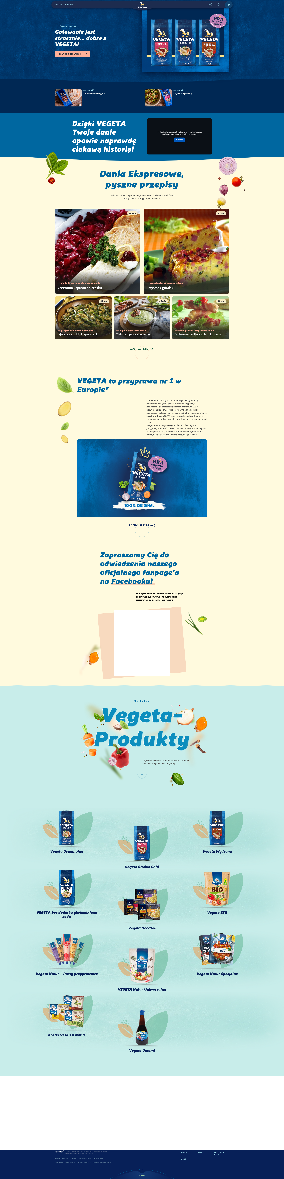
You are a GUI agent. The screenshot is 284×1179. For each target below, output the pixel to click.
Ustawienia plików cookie (102, 1162)
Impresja (65, 1158)
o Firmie (73, 1158)
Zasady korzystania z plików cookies (90, 1158)
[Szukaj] (218, 4)
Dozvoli (180, 140)
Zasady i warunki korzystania (65, 1162)
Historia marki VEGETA (219, 1153)
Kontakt (58, 1158)
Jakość (183, 1159)
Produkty (69, 5)
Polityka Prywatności (84, 1162)
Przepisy (58, 5)
